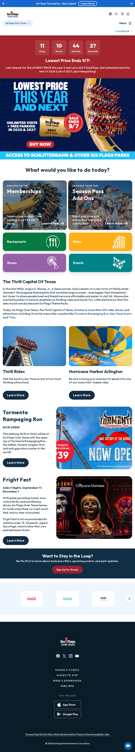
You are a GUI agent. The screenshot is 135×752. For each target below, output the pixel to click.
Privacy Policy (32, 734)
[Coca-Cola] (31, 598)
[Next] (129, 598)
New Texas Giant (120, 313)
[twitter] (64, 656)
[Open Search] (116, 13)
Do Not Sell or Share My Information (58, 734)
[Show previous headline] (3, 3)
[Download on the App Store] (67, 705)
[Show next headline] (131, 3)
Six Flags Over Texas (16, 23)
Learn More (88, 3)
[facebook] (58, 656)
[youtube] (77, 656)
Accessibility (97, 734)
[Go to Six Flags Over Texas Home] (12, 14)
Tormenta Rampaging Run (91, 313)
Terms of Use (83, 734)
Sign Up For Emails (67, 569)
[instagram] (71, 656)
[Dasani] (67, 598)
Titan (11, 317)
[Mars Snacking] (103, 598)
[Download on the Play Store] (67, 714)
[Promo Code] (110, 13)
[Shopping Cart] (122, 13)
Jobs (107, 734)
